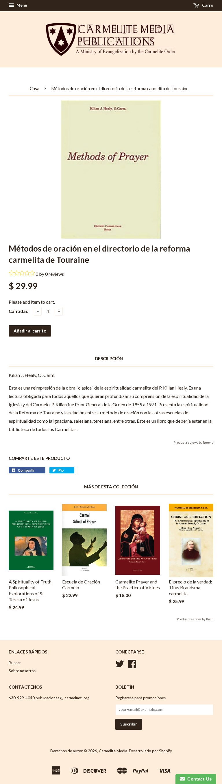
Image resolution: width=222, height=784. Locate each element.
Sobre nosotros (22, 670)
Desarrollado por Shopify (150, 751)
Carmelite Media (113, 751)
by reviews (51, 274)
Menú (21, 5)
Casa (34, 88)
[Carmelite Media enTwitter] (119, 666)
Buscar (15, 662)
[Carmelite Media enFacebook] (132, 666)
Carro (207, 5)
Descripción (109, 358)
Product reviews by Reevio (193, 442)
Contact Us (198, 779)
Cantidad (19, 311)
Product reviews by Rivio (195, 619)
